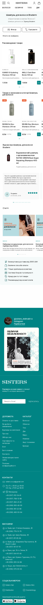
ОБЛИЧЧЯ (19, 8)
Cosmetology (31, 590)
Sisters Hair (10, 585)
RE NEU (10, 121)
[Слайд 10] (26, 202)
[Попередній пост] (7, 349)
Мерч (25, 435)
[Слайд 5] (19, 202)
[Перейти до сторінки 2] (19, 254)
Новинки (26, 439)
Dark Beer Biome (33, 69)
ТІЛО (30, 8)
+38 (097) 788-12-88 (14, 499)
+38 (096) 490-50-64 (14, 512)
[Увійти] (34, 3)
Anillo (24, 69)
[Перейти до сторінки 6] (25, 254)
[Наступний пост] (36, 349)
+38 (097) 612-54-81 (13, 495)
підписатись (33, 401)
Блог (4, 447)
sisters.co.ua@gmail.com (15, 482)
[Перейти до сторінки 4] (22, 254)
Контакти (6, 454)
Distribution (10, 590)
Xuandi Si (5, 69)
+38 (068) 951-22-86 (13, 509)
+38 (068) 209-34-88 (14, 562)
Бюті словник (7, 450)
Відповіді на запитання (11, 430)
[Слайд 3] (16, 202)
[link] (39, 3)
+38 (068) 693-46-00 (14, 505)
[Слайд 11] (28, 202)
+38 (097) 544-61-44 (13, 553)
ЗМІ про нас (6, 437)
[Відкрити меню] (4, 3)
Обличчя (26, 424)
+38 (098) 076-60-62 (14, 569)
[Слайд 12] (29, 202)
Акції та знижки (29, 442)
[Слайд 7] (22, 202)
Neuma (4, 121)
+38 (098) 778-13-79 (13, 531)
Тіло (24, 428)
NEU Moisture (31, 121)
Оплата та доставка (10, 421)
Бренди (26, 446)
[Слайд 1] (13, 202)
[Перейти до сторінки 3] (22, 138)
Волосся (26, 421)
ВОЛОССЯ (6, 8)
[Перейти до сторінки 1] (19, 138)
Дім (24, 431)
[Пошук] (8, 3)
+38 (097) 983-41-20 (14, 502)
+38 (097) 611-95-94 (13, 538)
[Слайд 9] (25, 202)
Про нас (5, 434)
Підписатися (19, 324)
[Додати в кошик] (19, 82)
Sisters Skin (30, 585)
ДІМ (38, 8)
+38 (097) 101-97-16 (13, 547)
